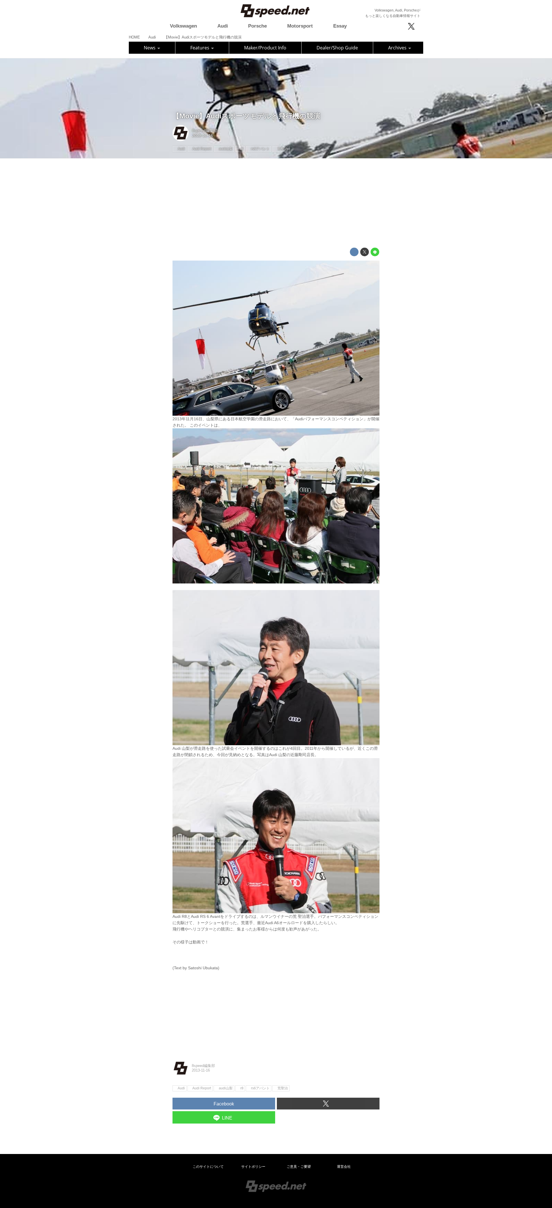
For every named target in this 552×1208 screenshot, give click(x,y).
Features (200, 48)
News (150, 48)
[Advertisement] (275, 203)
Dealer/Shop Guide (337, 48)
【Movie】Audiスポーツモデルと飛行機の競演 (246, 116)
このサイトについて (208, 1167)
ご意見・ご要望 (299, 1167)
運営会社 (344, 1167)
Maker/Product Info (265, 48)
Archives (398, 48)
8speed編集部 (205, 130)
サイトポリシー (253, 1167)
